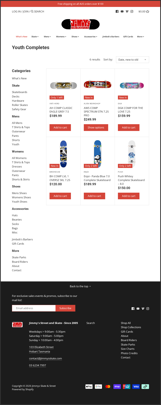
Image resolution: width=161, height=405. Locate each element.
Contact (16, 270)
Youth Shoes (19, 201)
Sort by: (108, 59)
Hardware (18, 100)
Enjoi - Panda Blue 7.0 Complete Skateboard (97, 176)
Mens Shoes (19, 193)
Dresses (17, 166)
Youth (15, 144)
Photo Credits (129, 353)
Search (90, 323)
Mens (15, 116)
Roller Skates (20, 105)
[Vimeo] (127, 11)
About (15, 266)
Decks (15, 96)
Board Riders (20, 261)
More (15, 251)
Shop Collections (131, 327)
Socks (15, 224)
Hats (15, 215)
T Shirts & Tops (21, 127)
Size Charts (127, 349)
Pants (15, 136)
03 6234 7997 (37, 365)
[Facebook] (117, 11)
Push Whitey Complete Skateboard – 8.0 (131, 178)
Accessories (20, 209)
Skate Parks (19, 257)
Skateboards (19, 92)
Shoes (16, 186)
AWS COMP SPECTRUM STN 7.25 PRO (96, 109)
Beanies (17, 219)
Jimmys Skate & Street (44, 385)
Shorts (16, 140)
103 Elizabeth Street (41, 347)
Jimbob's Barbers (22, 239)
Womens (18, 151)
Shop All (126, 323)
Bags (15, 228)
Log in (16, 11)
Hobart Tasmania (39, 351)
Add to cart (60, 127)
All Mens (17, 123)
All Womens (19, 158)
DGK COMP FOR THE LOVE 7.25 (130, 107)
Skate (15, 85)
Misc (14, 232)
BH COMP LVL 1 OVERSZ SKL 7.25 (60, 176)
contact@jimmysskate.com (45, 358)
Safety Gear (19, 109)
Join (26, 11)
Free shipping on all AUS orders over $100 (80, 3)
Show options (96, 127)
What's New (19, 78)
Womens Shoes (21, 197)
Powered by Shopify (23, 389)
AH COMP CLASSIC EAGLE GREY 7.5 (61, 107)
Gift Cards (18, 243)
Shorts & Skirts (21, 179)
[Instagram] (131, 11)
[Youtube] (122, 11)
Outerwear (18, 131)
